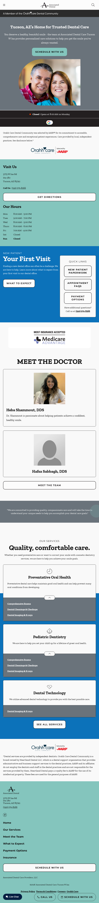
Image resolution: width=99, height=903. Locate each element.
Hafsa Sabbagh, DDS (49, 471)
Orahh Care (72, 891)
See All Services (50, 724)
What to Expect (19, 283)
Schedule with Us (49, 51)
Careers (61, 891)
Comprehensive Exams (19, 603)
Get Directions (49, 197)
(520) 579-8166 (19, 188)
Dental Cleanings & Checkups (22, 609)
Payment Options (78, 298)
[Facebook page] (5, 815)
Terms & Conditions (46, 891)
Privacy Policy (28, 891)
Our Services (11, 829)
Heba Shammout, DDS (25, 410)
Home (7, 822)
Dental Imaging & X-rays (19, 615)
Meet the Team (49, 485)
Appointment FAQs (77, 285)
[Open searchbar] (93, 5)
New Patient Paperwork (78, 271)
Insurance (10, 857)
